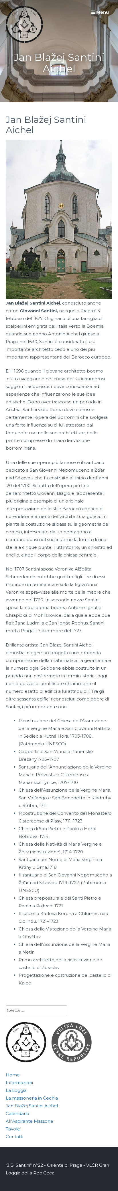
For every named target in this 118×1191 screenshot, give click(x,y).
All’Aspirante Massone (29, 1121)
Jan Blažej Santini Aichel (32, 1105)
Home (13, 1075)
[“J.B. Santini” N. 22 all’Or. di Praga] (24, 41)
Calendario (17, 1113)
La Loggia (16, 1090)
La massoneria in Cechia (32, 1098)
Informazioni (19, 1082)
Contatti (14, 1136)
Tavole (13, 1129)
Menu (102, 12)
